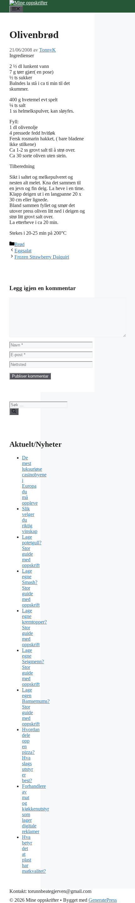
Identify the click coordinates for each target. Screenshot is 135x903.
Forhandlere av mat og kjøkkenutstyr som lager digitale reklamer (35, 808)
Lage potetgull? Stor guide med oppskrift (31, 551)
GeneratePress (103, 900)
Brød (19, 244)
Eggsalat (22, 250)
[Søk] (14, 411)
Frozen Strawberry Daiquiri (41, 257)
